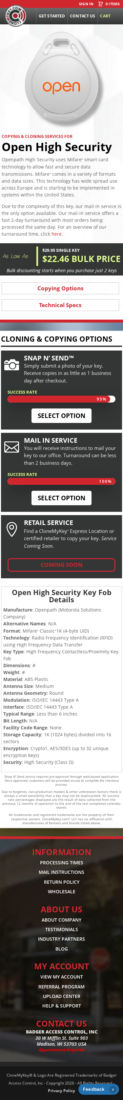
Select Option (61, 415)
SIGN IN (86, 4)
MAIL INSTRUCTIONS (61, 872)
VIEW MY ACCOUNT (61, 977)
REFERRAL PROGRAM (61, 986)
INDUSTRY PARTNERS (61, 939)
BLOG (61, 949)
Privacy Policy (61, 1090)
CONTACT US (61, 1023)
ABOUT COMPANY (61, 919)
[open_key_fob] (61, 130)
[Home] (16, 16)
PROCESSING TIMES (61, 862)
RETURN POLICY (61, 882)
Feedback (94, 1089)
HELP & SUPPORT (61, 1006)
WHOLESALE (61, 891)
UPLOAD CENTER (61, 996)
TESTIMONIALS (61, 929)
